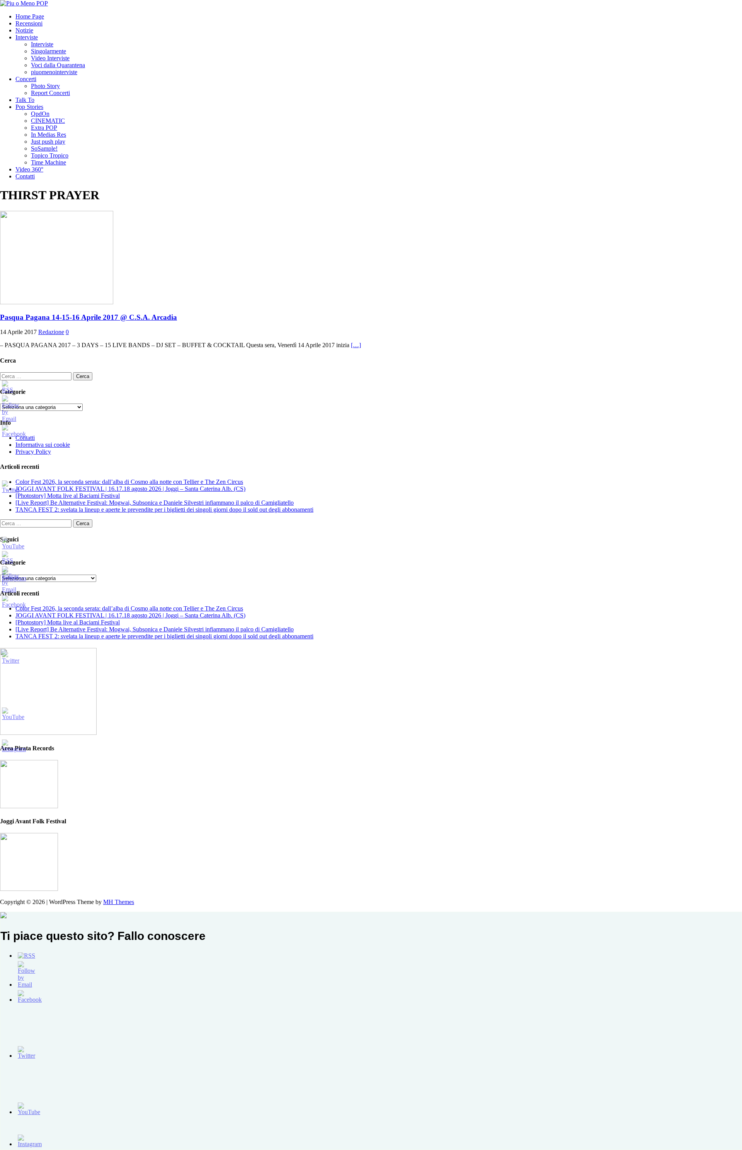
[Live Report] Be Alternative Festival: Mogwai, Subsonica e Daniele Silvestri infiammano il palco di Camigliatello (154, 502)
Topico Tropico (49, 155)
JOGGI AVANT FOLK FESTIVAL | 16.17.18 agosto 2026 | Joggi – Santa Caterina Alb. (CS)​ (130, 488)
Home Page (29, 16)
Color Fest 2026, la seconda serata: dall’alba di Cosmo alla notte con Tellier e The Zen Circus (129, 481)
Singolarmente (48, 51)
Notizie (24, 30)
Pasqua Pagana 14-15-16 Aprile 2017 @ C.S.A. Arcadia (88, 317)
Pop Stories (29, 106)
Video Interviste (50, 58)
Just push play (48, 141)
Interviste (26, 37)
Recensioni (29, 23)
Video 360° (29, 169)
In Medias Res (48, 134)
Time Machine (48, 162)
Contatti (25, 176)
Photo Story (45, 86)
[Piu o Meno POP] (24, 3)
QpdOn (40, 113)
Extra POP (44, 127)
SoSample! (44, 148)
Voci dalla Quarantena (58, 65)
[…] (356, 345)
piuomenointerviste (54, 72)
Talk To (24, 100)
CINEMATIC (48, 120)
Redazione (51, 332)
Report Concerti (50, 93)
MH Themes (118, 902)
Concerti (25, 79)
